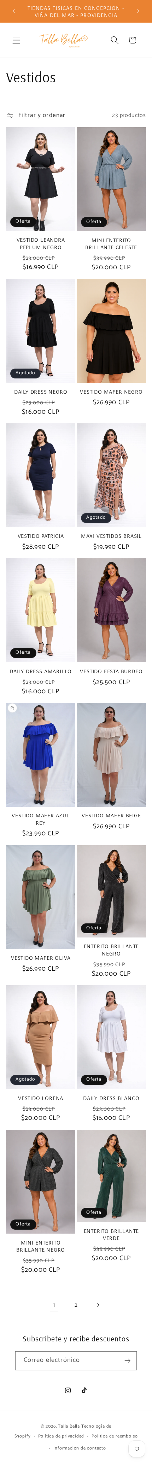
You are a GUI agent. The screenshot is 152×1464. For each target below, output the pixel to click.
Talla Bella (69, 1426)
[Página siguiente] (98, 1305)
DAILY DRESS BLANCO (111, 1097)
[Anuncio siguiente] (138, 11)
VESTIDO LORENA (40, 1097)
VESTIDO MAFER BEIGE (111, 815)
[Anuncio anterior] (14, 11)
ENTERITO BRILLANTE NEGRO (111, 949)
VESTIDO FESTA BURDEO (111, 671)
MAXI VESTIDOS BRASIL (111, 535)
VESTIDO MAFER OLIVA (40, 957)
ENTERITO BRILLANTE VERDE (111, 1234)
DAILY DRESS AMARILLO (41, 671)
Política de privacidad (61, 1436)
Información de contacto (79, 1448)
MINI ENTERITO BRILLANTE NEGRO (40, 1246)
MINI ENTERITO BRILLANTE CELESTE (111, 243)
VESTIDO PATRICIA (41, 535)
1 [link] (54, 1305)
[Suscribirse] (128, 1360)
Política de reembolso (115, 1436)
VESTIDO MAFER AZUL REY (41, 819)
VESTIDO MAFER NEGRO (111, 391)
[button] (16, 40)
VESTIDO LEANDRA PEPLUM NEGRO (41, 243)
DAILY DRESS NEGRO (41, 391)
